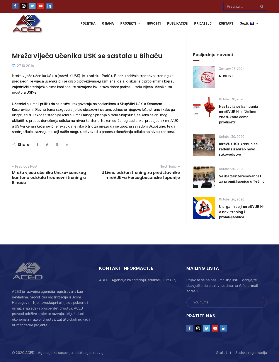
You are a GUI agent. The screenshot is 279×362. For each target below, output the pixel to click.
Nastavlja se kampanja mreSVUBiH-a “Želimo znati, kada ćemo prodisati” (238, 114)
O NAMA (108, 23)
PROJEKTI (128, 23)
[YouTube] (40, 6)
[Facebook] (15, 6)
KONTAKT (226, 23)
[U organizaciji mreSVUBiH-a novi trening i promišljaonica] (204, 209)
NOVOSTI (154, 23)
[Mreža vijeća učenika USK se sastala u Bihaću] (37, 144)
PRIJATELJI (203, 23)
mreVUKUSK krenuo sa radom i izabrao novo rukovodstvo (238, 149)
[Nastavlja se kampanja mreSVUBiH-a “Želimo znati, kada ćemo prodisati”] (204, 111)
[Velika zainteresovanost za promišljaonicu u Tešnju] (204, 177)
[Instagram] (23, 6)
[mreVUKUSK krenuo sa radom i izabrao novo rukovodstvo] (204, 146)
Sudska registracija (251, 353)
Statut (221, 353)
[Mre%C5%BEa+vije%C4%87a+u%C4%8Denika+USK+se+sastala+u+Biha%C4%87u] (47, 144)
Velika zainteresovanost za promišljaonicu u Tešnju (242, 179)
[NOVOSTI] (204, 77)
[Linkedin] (49, 6)
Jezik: (245, 23)
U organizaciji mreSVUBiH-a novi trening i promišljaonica (241, 212)
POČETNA (87, 23)
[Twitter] (32, 6)
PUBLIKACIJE (177, 23)
